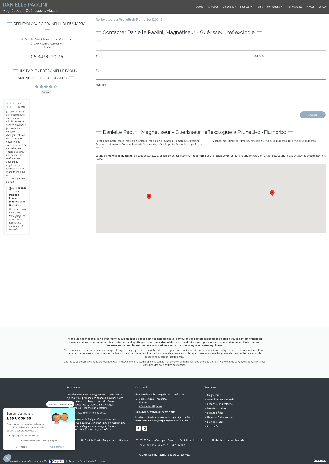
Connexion (320, 460)
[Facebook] (138, 428)
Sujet (98, 70)
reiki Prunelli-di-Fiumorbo (302, 140)
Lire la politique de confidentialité (22, 436)
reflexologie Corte (118, 144)
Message (101, 84)
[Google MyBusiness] (144, 428)
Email (99, 55)
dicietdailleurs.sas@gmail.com (231, 440)
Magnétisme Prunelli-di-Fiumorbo (230, 140)
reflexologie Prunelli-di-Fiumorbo (167, 140)
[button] (7, 458)
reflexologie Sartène (169, 144)
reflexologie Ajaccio (137, 140)
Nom (98, 41)
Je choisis (21, 446)
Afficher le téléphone (150, 406)
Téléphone (258, 55)
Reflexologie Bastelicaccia (110, 140)
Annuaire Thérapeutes (96, 461)
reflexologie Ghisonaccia (142, 144)
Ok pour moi (57, 446)
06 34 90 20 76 (47, 56)
